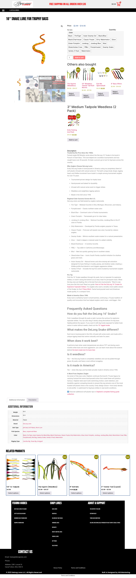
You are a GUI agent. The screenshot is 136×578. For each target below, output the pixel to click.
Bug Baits (54, 527)
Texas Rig (33, 441)
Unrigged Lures (55, 523)
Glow (82, 435)
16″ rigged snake (104, 325)
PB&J (125, 435)
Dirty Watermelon (75, 435)
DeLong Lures (27, 424)
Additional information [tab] (17, 400)
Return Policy (93, 513)
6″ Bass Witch (86, 289)
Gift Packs (54, 541)
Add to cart (79, 58)
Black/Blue (47, 435)
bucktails (54, 513)
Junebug (97, 435)
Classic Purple (65, 435)
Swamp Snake (41, 437)
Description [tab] (32, 400)
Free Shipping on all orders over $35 (67, 4)
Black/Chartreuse (55, 435)
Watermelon (59, 437)
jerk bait (25, 427)
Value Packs (55, 545)
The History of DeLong (95, 509)
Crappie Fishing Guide (19, 523)
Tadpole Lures (55, 536)
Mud (110, 435)
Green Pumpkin (89, 435)
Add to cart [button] (73, 140)
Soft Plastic (31, 427)
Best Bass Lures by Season (20, 509)
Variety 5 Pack (50, 437)
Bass (24, 431)
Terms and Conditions (95, 518)
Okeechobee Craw (117, 435)
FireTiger (29, 435)
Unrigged (40, 441)
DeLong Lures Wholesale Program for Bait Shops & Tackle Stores (105, 523)
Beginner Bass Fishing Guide (20, 518)
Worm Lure (39, 427)
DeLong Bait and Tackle (57, 518)
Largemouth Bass (31, 431)
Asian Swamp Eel (38, 435)
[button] (13, 10)
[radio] (70, 35)
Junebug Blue (104, 435)
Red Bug (34, 437)
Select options (72, 94)
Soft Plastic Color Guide (20, 513)
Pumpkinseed (27, 437)
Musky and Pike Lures (57, 532)
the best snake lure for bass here (83, 350)
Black (24, 435)
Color (71, 32)
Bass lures (54, 509)
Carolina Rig (26, 441)
